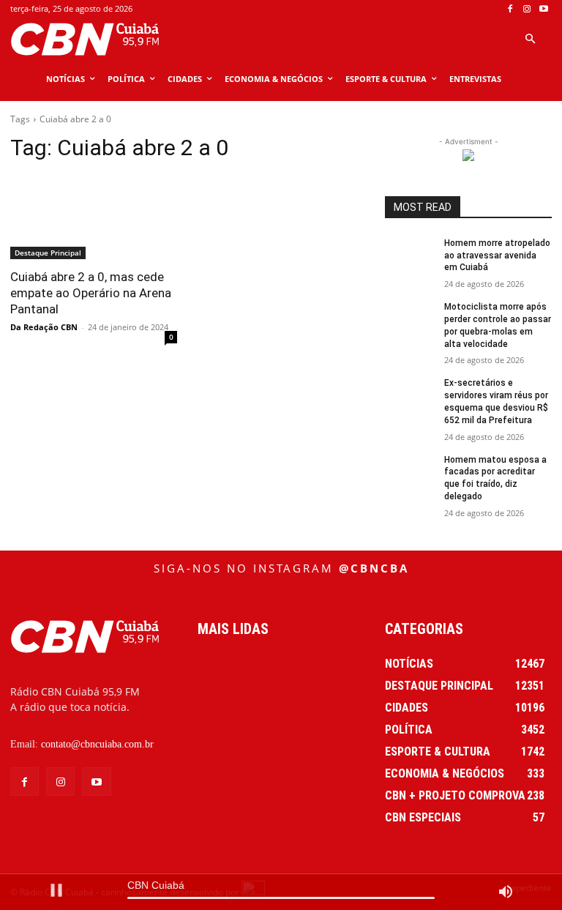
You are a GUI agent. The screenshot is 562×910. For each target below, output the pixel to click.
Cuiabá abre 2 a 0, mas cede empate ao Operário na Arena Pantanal (90, 292)
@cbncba (374, 568)
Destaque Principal (48, 252)
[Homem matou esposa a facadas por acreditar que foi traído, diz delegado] (410, 471)
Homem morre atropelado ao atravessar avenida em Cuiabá (497, 255)
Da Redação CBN (44, 326)
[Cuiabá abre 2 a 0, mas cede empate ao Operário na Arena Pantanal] (93, 217)
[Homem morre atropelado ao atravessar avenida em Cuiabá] (410, 254)
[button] (530, 39)
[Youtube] (543, 9)
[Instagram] (526, 9)
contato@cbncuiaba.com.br (97, 744)
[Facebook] (510, 9)
